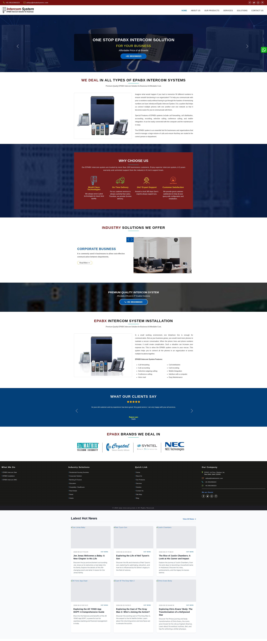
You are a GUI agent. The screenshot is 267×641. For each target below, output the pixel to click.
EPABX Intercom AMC (10, 480)
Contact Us (139, 491)
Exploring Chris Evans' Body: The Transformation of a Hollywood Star (175, 612)
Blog (137, 498)
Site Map (139, 494)
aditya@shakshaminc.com (37, 3)
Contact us (257, 10)
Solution (138, 487)
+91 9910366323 (133, 56)
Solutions (242, 10)
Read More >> (84, 263)
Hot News (104, 552)
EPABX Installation (9, 476)
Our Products (211, 10)
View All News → (189, 519)
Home (184, 10)
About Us (195, 10)
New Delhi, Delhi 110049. (212, 474)
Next (247, 46)
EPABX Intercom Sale (10, 472)
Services (228, 10)
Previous (17, 46)
